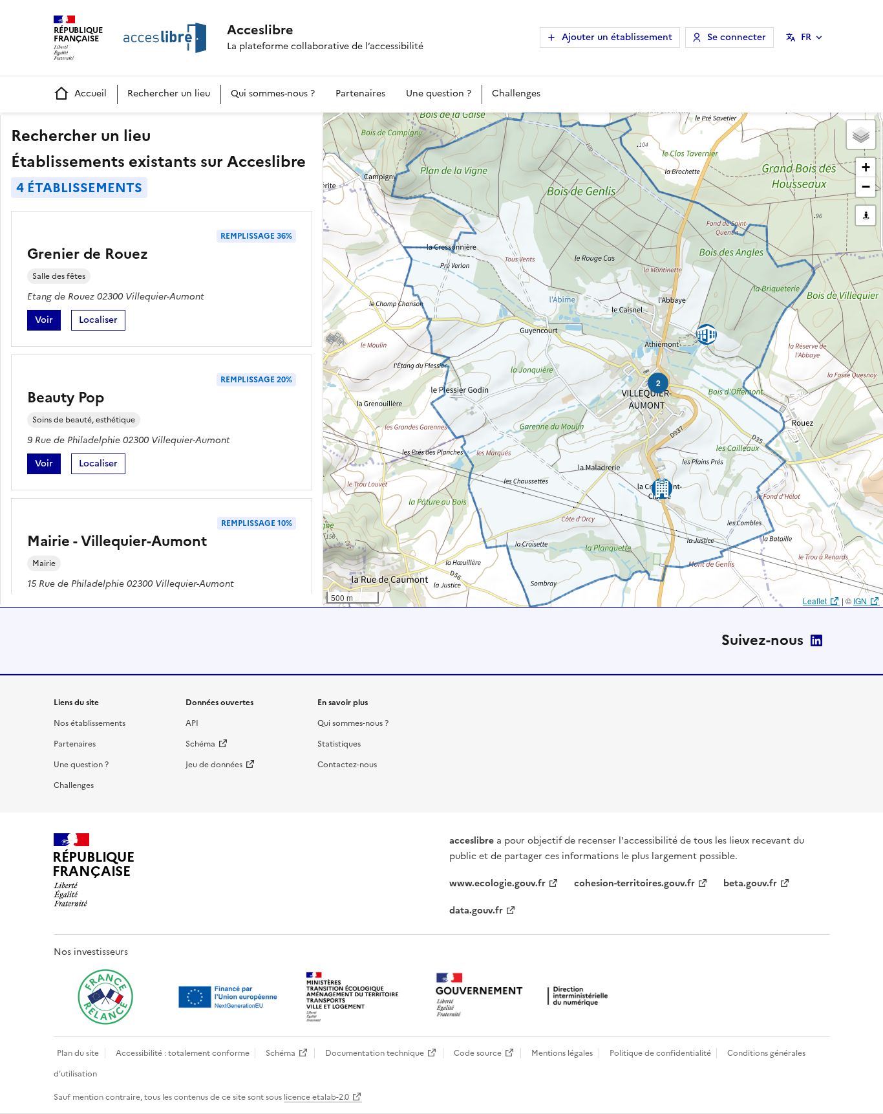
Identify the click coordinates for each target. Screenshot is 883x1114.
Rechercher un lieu (168, 93)
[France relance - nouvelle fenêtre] (105, 997)
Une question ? (438, 93)
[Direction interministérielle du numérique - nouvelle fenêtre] (525, 996)
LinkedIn (816, 640)
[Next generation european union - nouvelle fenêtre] (229, 997)
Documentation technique (374, 1053)
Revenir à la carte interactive (424, 128)
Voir (48, 322)
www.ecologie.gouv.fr (497, 883)
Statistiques (339, 744)
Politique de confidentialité (660, 1053)
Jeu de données (214, 764)
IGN (860, 600)
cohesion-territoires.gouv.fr (634, 883)
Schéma (200, 744)
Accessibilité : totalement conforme (183, 1053)
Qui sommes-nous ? (273, 93)
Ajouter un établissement (617, 37)
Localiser (102, 322)
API (192, 723)
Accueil (90, 93)
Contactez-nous (347, 764)
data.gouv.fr (476, 910)
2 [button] (658, 383)
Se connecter (736, 37)
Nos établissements (89, 723)
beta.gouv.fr (750, 883)
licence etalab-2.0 (316, 1097)
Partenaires (360, 93)
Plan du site (78, 1053)
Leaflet (815, 600)
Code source (478, 1053)
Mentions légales (562, 1053)
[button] (861, 134)
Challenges (516, 93)
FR (806, 37)
